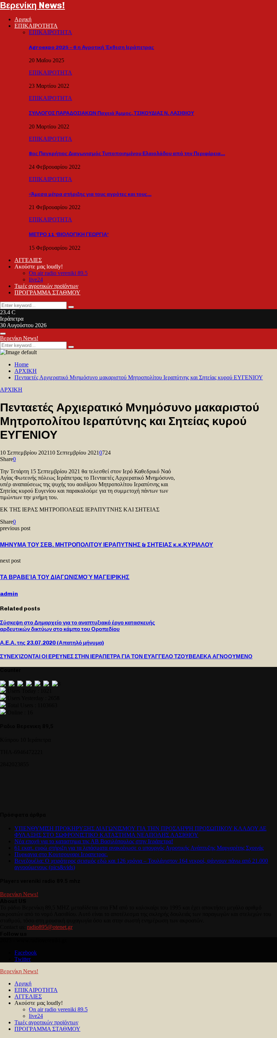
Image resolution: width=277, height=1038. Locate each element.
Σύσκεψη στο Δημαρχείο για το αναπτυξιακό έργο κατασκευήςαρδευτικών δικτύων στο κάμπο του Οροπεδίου (77, 625)
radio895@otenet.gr (49, 927)
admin (9, 593)
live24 (36, 279)
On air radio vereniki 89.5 (58, 273)
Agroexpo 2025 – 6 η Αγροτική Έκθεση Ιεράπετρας (91, 47)
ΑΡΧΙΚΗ (11, 390)
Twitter (22, 959)
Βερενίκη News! (32, 5)
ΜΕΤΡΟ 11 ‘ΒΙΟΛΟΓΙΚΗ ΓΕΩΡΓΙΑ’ (69, 234)
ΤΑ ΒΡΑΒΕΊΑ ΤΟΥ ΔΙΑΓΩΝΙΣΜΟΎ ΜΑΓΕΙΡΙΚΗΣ (64, 577)
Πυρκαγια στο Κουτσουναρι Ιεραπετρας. (61, 854)
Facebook (25, 952)
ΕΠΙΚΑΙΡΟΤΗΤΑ (36, 26)
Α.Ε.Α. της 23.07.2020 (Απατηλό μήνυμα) (52, 643)
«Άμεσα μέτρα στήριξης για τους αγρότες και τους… (90, 194)
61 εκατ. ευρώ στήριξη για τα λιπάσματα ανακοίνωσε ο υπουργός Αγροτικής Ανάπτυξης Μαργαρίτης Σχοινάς (139, 848)
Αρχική (22, 19)
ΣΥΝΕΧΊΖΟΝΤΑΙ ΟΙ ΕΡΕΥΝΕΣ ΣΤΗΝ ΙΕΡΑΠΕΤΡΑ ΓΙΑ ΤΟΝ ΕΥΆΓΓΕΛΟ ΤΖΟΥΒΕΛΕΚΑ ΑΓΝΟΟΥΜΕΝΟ (126, 656)
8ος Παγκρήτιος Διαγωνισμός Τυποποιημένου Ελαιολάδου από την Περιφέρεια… (127, 153)
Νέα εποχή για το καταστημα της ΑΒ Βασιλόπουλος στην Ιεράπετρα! (93, 841)
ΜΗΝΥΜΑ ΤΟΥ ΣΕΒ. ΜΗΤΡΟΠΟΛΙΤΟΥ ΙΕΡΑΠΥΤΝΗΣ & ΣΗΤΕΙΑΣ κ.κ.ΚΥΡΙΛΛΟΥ (106, 544)
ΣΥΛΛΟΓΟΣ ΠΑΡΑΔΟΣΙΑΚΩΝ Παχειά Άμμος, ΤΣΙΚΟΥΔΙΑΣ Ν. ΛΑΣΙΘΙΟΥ (111, 113)
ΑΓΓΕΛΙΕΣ (28, 260)
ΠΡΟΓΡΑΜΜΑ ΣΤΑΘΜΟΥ (47, 292)
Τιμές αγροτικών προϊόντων (46, 286)
